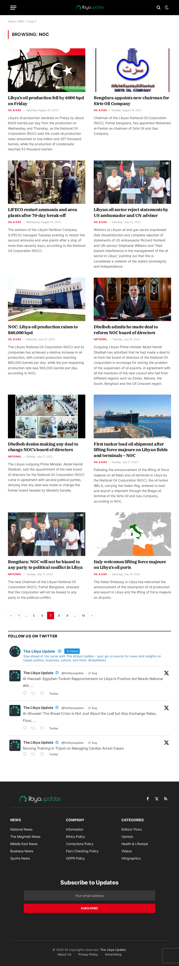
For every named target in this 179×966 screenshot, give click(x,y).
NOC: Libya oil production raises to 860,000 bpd (43, 329)
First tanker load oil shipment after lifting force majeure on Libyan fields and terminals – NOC (131, 449)
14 (83, 615)
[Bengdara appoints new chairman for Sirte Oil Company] (132, 70)
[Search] (159, 7)
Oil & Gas (14, 110)
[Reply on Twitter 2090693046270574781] (26, 754)
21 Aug (92, 673)
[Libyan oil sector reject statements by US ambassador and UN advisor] (132, 182)
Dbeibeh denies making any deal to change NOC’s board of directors (43, 446)
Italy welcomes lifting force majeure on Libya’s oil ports (130, 564)
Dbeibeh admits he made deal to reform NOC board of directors (126, 329)
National (100, 339)
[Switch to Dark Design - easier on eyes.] (166, 7)
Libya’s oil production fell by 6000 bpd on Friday (46, 100)
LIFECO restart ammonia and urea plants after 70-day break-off (42, 212)
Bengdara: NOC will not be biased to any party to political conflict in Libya (45, 564)
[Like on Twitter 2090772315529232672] (43, 728)
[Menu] (13, 7)
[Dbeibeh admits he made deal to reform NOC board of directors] (132, 299)
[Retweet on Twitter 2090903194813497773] (34, 694)
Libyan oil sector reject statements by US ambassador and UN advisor (131, 212)
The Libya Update (38, 673)
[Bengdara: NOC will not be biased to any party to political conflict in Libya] (46, 534)
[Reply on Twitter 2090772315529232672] (26, 728)
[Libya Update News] (89, 7)
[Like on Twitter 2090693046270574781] (43, 754)
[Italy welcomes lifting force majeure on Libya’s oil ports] (132, 534)
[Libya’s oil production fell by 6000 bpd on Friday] (46, 70)
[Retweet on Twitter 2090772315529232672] (34, 728)
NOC (21, 21)
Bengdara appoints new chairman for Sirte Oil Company (131, 100)
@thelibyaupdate (73, 673)
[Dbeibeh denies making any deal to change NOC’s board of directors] (46, 416)
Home (12, 21)
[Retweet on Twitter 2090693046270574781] (34, 754)
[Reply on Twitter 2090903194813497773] (26, 694)
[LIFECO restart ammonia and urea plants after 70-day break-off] (46, 182)
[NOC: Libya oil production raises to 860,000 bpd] (46, 299)
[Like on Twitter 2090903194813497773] (43, 694)
